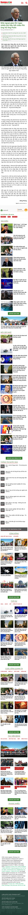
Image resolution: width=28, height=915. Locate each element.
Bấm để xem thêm (14, 313)
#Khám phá (3, 769)
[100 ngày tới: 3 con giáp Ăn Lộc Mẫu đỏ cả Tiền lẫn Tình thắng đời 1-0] (21, 705)
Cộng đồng (14, 533)
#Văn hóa (17, 786)
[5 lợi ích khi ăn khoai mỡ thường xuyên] (6, 339)
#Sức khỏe (16, 671)
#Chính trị (3, 216)
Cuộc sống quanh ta (14, 668)
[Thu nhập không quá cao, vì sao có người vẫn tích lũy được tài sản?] (7, 250)
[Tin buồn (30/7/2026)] (7, 570)
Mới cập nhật (6, 332)
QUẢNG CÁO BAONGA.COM (11, 529)
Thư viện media (14, 736)
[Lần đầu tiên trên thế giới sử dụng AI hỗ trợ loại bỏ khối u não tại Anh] (21, 719)
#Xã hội (2, 786)
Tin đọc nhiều (14, 803)
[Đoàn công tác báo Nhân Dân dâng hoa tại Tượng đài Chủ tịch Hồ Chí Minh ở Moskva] (21, 584)
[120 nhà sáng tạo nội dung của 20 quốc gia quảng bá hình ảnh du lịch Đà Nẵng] (7, 239)
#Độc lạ (10, 671)
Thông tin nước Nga (9, 462)
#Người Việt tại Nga (10, 750)
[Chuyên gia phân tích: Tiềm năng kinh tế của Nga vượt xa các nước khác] (6, 399)
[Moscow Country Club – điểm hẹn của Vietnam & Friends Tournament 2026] (21, 542)
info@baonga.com (8, 904)
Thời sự (14, 601)
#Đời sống (8, 786)
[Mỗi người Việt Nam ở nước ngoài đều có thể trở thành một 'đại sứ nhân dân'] (7, 584)
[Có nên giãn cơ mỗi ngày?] (7, 719)
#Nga (9, 216)
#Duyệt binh (7, 767)
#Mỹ (10, 604)
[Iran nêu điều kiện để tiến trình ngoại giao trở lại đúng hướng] (6, 359)
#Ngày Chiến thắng (19, 769)
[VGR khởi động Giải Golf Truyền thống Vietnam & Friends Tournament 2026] (21, 570)
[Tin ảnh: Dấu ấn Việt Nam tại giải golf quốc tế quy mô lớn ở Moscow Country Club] (14, 320)
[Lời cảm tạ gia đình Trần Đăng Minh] (21, 556)
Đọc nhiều (4, 221)
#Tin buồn (15, 536)
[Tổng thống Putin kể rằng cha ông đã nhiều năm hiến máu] (7, 261)
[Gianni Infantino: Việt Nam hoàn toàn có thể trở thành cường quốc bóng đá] (7, 272)
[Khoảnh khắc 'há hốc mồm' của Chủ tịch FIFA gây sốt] (21, 811)
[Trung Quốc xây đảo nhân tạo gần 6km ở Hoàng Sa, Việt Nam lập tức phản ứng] (6, 429)
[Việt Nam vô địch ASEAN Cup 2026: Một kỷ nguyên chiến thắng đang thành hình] (21, 838)
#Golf (3, 750)
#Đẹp (18, 738)
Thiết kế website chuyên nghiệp (10, 907)
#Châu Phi (15, 216)
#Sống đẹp (23, 671)
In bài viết (5, 210)
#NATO (6, 604)
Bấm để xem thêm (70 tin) (14, 458)
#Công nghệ (4, 671)
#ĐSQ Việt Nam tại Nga (6, 536)
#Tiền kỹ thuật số (17, 604)
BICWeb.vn (18, 908)
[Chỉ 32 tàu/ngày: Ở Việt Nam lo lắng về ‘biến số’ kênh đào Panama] (6, 419)
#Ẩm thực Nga (12, 738)
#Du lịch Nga (4, 738)
